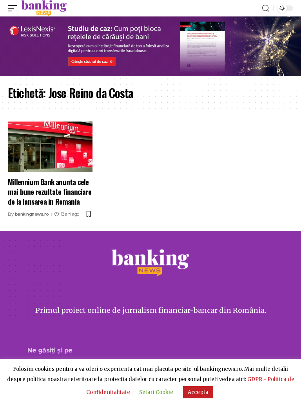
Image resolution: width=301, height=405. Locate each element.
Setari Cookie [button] (156, 392)
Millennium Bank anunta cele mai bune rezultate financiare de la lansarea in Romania (49, 191)
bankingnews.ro (32, 214)
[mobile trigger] (14, 8)
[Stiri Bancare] (44, 8)
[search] (265, 8)
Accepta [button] (198, 392)
